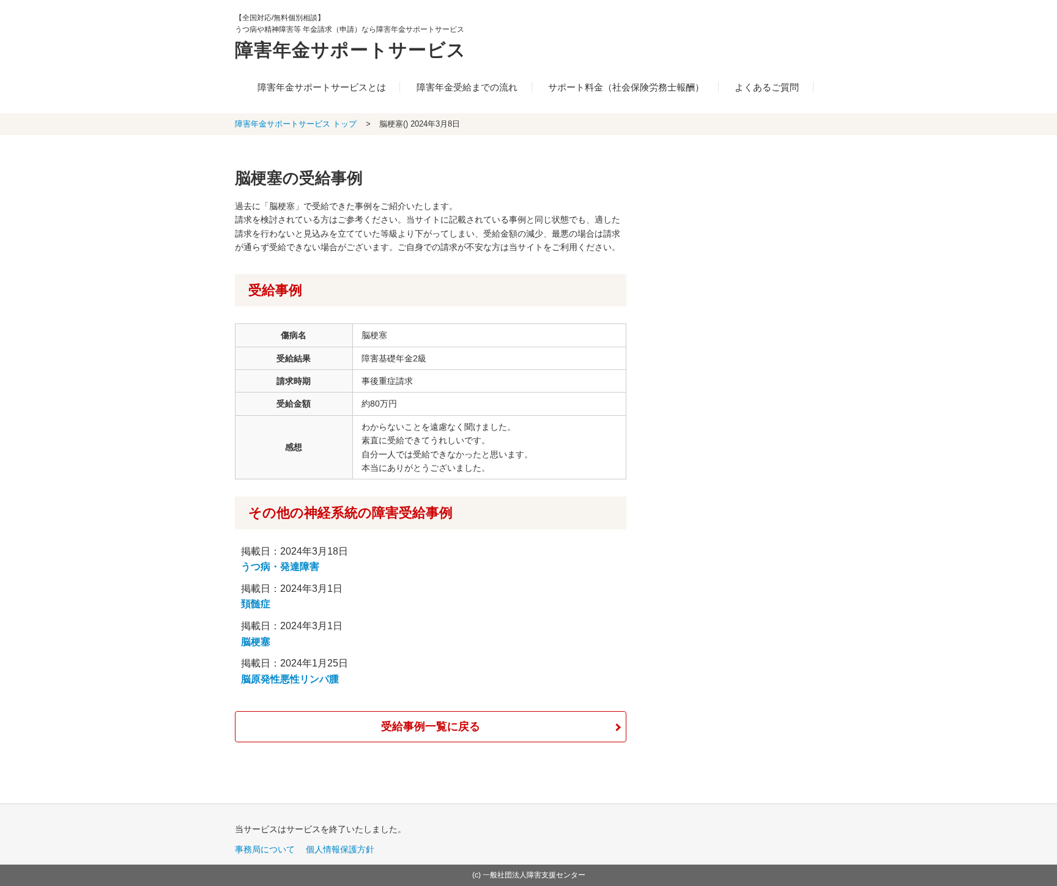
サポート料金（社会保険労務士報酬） (626, 87)
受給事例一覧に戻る (430, 726)
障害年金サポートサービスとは (322, 87)
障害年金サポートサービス (350, 50)
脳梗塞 (255, 642)
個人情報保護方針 (340, 849)
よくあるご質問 (767, 87)
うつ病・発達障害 (280, 566)
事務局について (265, 849)
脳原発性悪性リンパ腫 (290, 679)
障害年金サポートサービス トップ (296, 124)
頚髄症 (255, 604)
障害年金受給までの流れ (467, 87)
